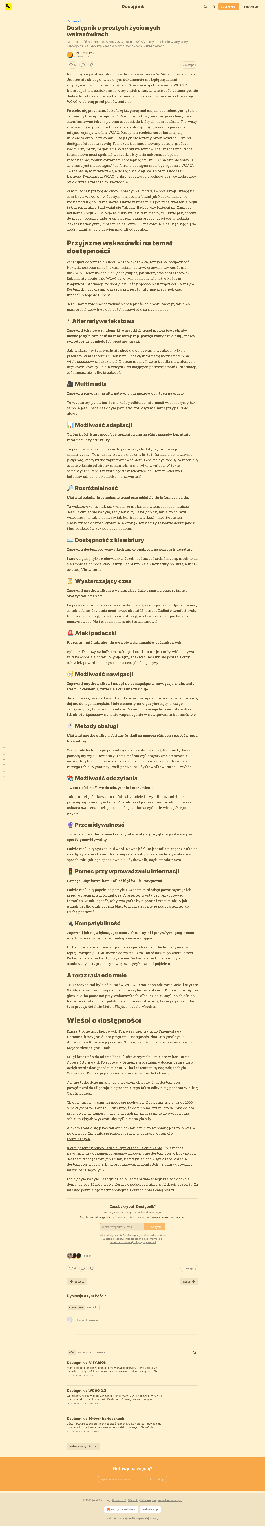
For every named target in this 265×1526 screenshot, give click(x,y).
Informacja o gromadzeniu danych (161, 1500)
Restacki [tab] (92, 1307)
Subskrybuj (229, 6)
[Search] (205, 6)
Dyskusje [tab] (100, 1352)
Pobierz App (150, 1509)
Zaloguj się (251, 6)
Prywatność (119, 1500)
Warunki (133, 1500)
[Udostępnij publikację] (213, 6)
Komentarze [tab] (76, 1307)
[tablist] (83, 1307)
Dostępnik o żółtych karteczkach (95, 1419)
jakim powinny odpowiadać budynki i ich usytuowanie (114, 1148)
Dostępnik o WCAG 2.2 (86, 1391)
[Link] (62, 247)
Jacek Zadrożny (85, 53)
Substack (112, 1518)
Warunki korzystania (155, 1235)
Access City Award (83, 1062)
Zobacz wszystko (81, 1446)
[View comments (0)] (83, 65)
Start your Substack (123, 1509)
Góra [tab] (72, 1352)
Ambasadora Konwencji (87, 1042)
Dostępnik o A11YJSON (87, 1363)
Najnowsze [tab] (84, 1352)
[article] (132, 1371)
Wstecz (79, 1281)
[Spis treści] (3, 763)
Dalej (186, 1281)
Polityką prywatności (144, 1242)
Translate (75, 20)
